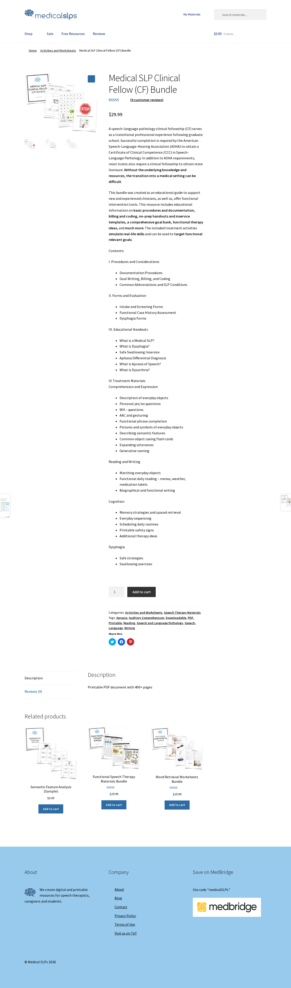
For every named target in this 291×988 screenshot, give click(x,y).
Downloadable (176, 618)
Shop (29, 33)
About (119, 889)
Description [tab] (34, 678)
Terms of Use (125, 924)
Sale (50, 33)
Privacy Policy (125, 915)
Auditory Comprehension (146, 618)
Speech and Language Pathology (160, 623)
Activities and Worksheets (58, 50)
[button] (91, 79)
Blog (118, 898)
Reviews (99, 33)
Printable (115, 623)
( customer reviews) (146, 100)
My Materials (192, 14)
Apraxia (121, 618)
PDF (190, 618)
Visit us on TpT (126, 933)
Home (33, 50)
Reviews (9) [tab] (33, 691)
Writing (129, 628)
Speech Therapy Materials (182, 612)
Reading (129, 623)
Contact (121, 907)
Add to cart (142, 592)
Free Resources (73, 33)
